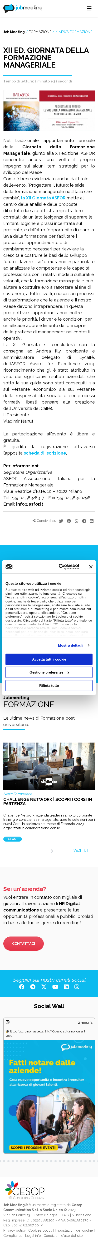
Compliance (13, 1236)
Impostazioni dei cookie (74, 1230)
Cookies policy (40, 1230)
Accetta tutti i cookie (49, 659)
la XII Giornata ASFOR (43, 197)
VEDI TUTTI (83, 850)
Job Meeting (14, 32)
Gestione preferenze (46, 672)
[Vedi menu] (89, 8)
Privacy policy (14, 1230)
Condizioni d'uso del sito (63, 1236)
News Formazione (75, 32)
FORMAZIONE (40, 32)
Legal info (33, 1236)
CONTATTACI (23, 943)
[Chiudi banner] (91, 566)
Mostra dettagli (70, 645)
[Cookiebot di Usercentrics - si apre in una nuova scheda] (59, 567)
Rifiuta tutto (49, 685)
